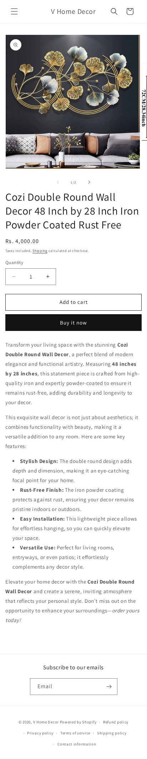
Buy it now (73, 322)
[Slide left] (58, 182)
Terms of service (75, 733)
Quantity (14, 262)
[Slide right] (89, 182)
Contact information (76, 744)
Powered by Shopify (78, 722)
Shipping (39, 250)
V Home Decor (46, 722)
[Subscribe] (109, 686)
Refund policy (115, 722)
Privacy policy (40, 733)
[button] (14, 11)
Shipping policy (112, 733)
